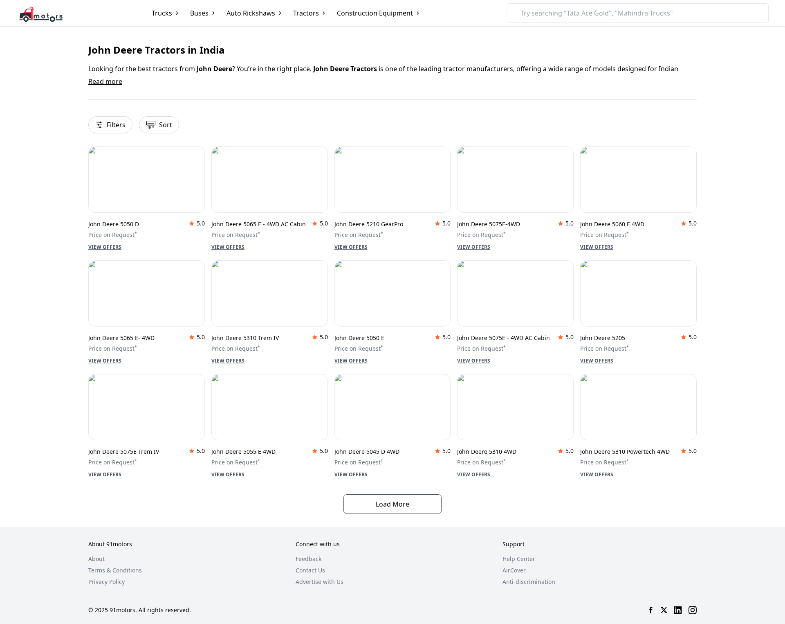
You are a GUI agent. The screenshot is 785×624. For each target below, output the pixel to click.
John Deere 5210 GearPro (368, 224)
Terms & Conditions (115, 570)
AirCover (514, 570)
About (96, 559)
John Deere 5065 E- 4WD (121, 338)
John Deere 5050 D (113, 224)
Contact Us (310, 570)
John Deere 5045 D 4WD (366, 451)
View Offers (104, 247)
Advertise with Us (319, 582)
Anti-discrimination (528, 582)
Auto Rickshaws (251, 13)
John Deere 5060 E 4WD (612, 224)
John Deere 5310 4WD (486, 451)
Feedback (308, 559)
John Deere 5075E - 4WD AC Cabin (503, 338)
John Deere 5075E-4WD (488, 224)
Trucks (162, 13)
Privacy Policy (106, 582)
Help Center (518, 559)
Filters (116, 124)
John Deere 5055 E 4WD (243, 451)
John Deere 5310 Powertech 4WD (625, 451)
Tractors (306, 13)
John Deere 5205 (602, 338)
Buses (199, 13)
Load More (392, 504)
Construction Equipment (375, 13)
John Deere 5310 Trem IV (245, 338)
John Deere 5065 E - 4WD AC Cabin (258, 224)
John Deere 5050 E (359, 338)
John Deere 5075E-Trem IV (123, 451)
